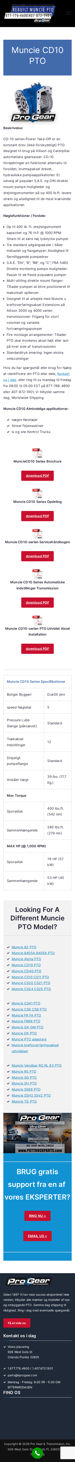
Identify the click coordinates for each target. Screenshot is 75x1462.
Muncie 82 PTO (24, 947)
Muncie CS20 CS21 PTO (31, 983)
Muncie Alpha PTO (26, 959)
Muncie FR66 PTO (26, 1021)
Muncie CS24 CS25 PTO (31, 989)
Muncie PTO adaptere (29, 1039)
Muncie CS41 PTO (26, 1003)
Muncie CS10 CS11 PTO (30, 977)
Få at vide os (17, 1323)
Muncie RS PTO (24, 1071)
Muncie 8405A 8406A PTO (33, 953)
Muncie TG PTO (24, 1101)
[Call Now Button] (37, 1453)
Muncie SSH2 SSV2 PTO (31, 1095)
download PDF (37, 476)
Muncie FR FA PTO (26, 1015)
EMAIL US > (37, 1236)
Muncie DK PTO (24, 1033)
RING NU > (37, 1216)
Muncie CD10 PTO (26, 965)
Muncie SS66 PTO (26, 1089)
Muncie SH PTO (24, 1083)
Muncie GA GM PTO (28, 1027)
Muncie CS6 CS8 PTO (29, 1009)
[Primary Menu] (68, 13)
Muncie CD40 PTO (26, 971)
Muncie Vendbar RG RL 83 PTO (36, 1065)
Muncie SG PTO (24, 1077)
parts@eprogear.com (22, 1375)
